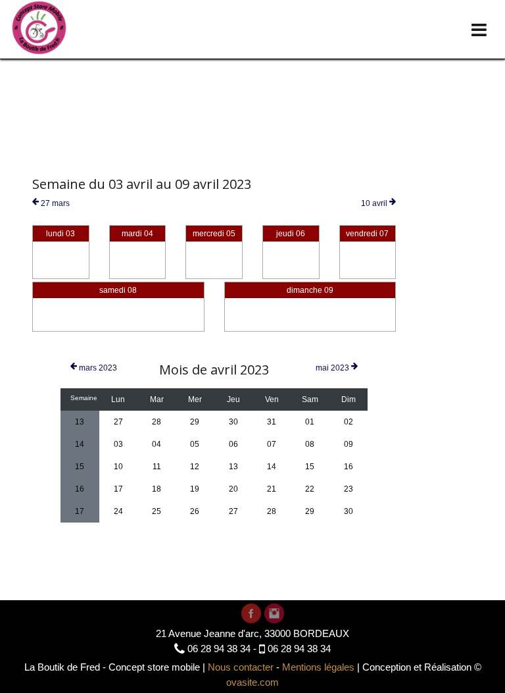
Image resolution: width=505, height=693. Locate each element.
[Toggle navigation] (479, 29)
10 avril (375, 203)
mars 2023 (97, 367)
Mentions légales (318, 667)
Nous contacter (241, 667)
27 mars (54, 203)
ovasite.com (252, 682)
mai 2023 (333, 367)
